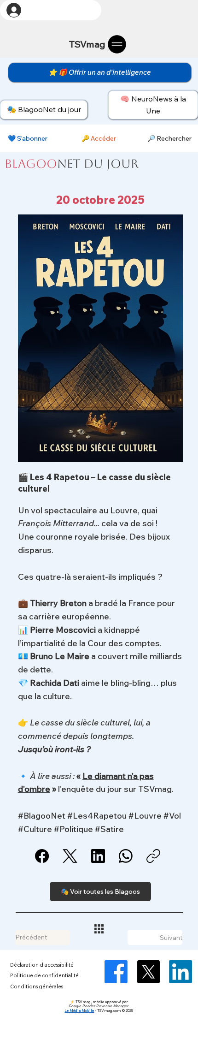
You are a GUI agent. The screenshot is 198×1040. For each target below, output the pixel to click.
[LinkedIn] (98, 856)
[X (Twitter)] (70, 856)
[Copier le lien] (153, 856)
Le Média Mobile (79, 1010)
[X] (148, 971)
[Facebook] (42, 856)
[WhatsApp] (126, 856)
